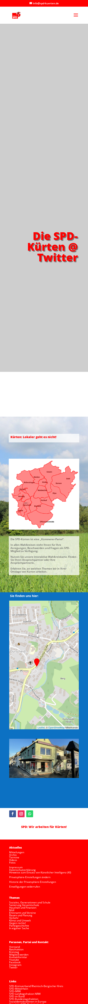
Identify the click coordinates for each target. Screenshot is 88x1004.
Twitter (13, 967)
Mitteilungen (16, 852)
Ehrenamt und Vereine (22, 913)
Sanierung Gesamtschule (24, 905)
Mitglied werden (18, 954)
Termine (14, 857)
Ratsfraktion (16, 949)
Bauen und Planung (20, 915)
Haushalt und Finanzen (22, 907)
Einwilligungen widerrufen (24, 886)
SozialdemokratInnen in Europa (27, 1001)
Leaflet (41, 727)
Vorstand (14, 947)
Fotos (12, 862)
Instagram (15, 965)
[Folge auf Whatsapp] (29, 813)
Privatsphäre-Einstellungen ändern (29, 877)
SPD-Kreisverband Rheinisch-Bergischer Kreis (36, 986)
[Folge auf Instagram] (21, 813)
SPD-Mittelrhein (18, 988)
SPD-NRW (15, 991)
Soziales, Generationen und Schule (29, 902)
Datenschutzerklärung (22, 870)
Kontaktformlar (18, 957)
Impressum (16, 867)
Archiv (13, 855)
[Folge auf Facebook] (12, 813)
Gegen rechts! (17, 923)
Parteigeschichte (19, 925)
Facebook (15, 962)
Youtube (14, 960)
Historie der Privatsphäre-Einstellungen (32, 882)
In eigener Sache (19, 928)
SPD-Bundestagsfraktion (23, 999)
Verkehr (14, 918)
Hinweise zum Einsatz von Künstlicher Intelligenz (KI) (40, 872)
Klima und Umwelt (20, 920)
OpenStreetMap (56, 727)
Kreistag (14, 952)
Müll (11, 910)
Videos (13, 860)
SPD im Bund (17, 996)
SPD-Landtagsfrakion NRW (25, 994)
